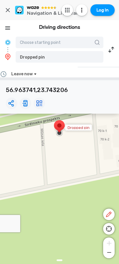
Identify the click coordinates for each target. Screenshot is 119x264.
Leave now (22, 74)
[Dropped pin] (59, 128)
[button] (59, 57)
